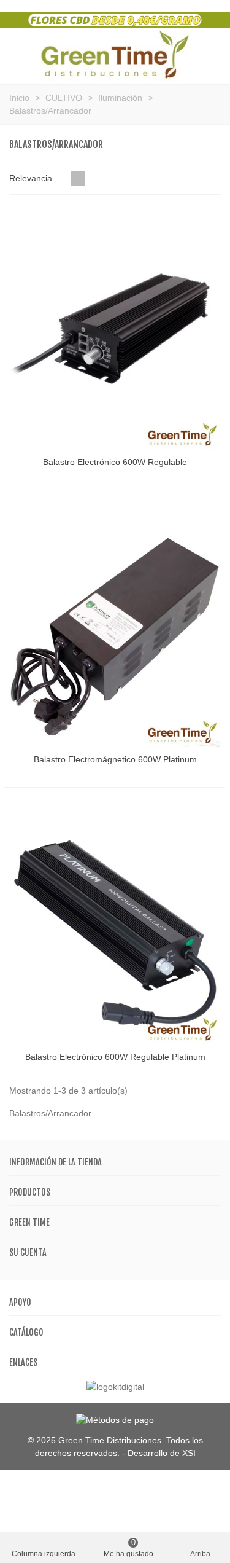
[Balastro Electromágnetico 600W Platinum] (115, 625)
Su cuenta (28, 1252)
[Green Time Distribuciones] (115, 54)
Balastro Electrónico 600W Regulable (115, 462)
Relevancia (32, 178)
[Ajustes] (209, 54)
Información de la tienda (55, 1162)
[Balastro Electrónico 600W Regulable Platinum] (115, 923)
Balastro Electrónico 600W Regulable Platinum (115, 1057)
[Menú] (21, 54)
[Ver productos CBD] (115, 19)
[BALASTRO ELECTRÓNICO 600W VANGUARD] (115, 327)
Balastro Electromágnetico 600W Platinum (115, 759)
